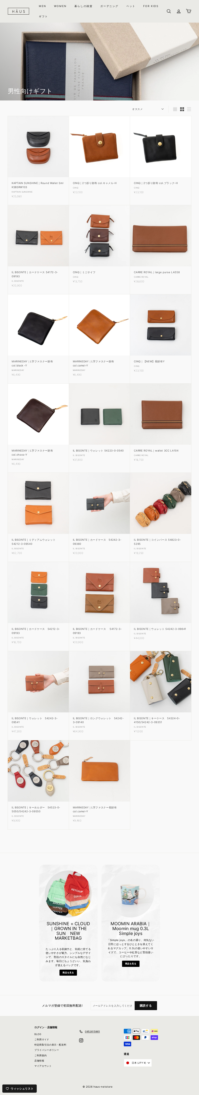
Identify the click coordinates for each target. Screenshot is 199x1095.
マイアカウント (43, 1065)
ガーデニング (109, 6)
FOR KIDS (151, 6)
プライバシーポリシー (46, 1049)
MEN (42, 6)
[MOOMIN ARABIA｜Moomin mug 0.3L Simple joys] (130, 894)
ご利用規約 (40, 1055)
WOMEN (60, 6)
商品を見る (68, 972)
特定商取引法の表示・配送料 (50, 1044)
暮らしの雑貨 (83, 6)
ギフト (43, 16)
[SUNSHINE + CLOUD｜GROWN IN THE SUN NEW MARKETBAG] (68, 894)
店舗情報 (39, 1060)
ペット (130, 6)
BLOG (37, 1034)
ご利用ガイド (41, 1039)
